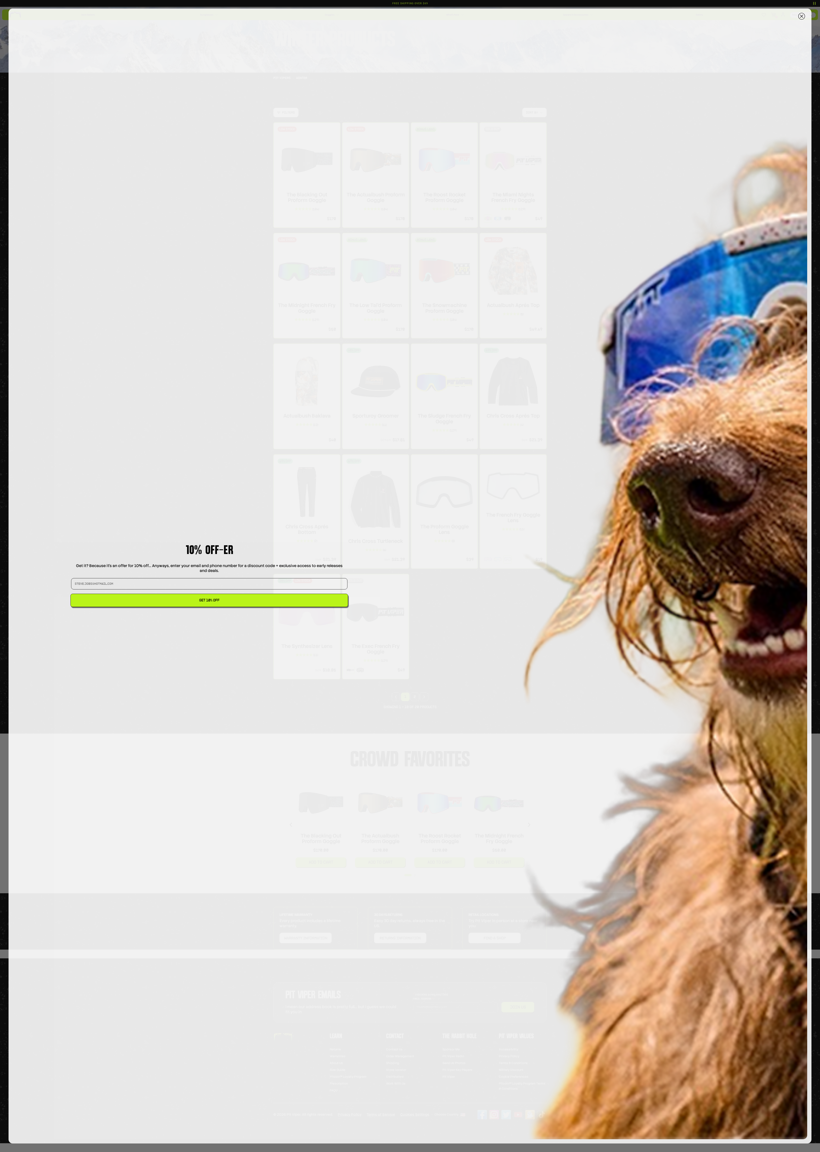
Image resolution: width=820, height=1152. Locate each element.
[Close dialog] (801, 16)
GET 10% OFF (209, 600)
